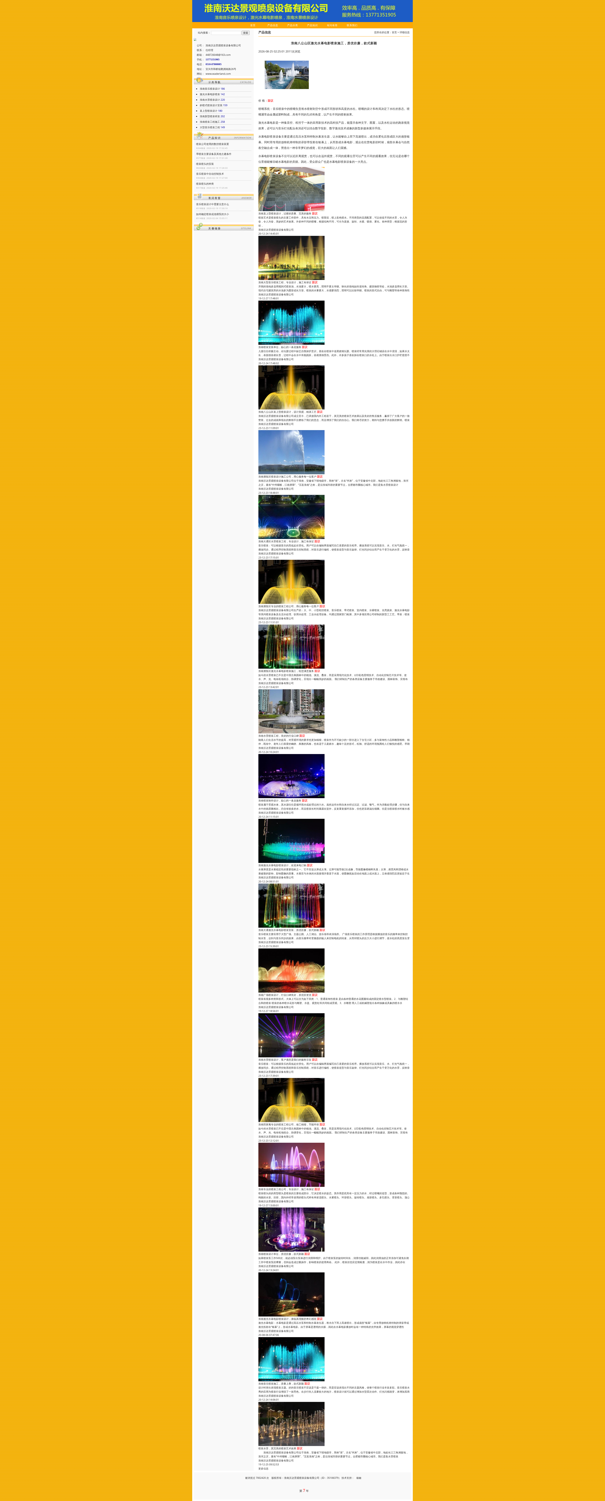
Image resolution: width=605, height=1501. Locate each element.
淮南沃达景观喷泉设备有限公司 (276, 229)
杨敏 (358, 1478)
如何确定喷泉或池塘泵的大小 (212, 214)
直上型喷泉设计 (208, 110)
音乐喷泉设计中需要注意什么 (212, 204)
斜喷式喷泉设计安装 (211, 105)
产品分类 (292, 25)
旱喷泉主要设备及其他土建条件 (213, 154)
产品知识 (312, 25)
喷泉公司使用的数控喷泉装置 (212, 144)
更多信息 (263, 1468)
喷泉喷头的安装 (205, 164)
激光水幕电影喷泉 (210, 94)
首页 (253, 25)
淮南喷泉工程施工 (210, 122)
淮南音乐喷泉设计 (210, 88)
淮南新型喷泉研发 (210, 116)
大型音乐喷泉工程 (210, 127)
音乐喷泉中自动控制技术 (210, 174)
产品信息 (272, 25)
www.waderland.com (218, 73)
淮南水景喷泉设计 (210, 99)
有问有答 (332, 25)
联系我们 (352, 25)
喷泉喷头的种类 (205, 183)
